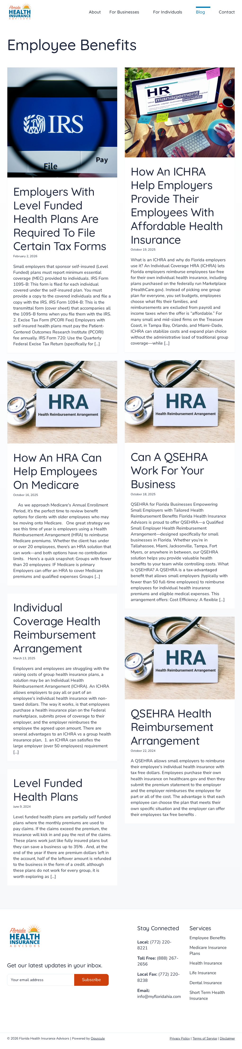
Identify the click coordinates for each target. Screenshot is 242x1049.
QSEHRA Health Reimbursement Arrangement (172, 727)
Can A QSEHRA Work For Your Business (169, 470)
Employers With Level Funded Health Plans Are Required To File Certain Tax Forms (59, 218)
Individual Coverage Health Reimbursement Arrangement (56, 627)
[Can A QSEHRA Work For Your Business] (180, 401)
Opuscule (98, 1038)
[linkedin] (149, 1011)
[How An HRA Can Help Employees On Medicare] (62, 402)
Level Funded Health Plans (47, 790)
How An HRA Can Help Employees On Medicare (57, 471)
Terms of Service (205, 1038)
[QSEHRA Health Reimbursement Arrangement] (180, 658)
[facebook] (139, 1011)
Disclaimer (227, 1038)
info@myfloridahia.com (159, 996)
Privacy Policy (180, 1038)
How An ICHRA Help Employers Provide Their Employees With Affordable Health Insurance (177, 205)
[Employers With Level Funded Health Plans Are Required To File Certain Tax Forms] (62, 122)
